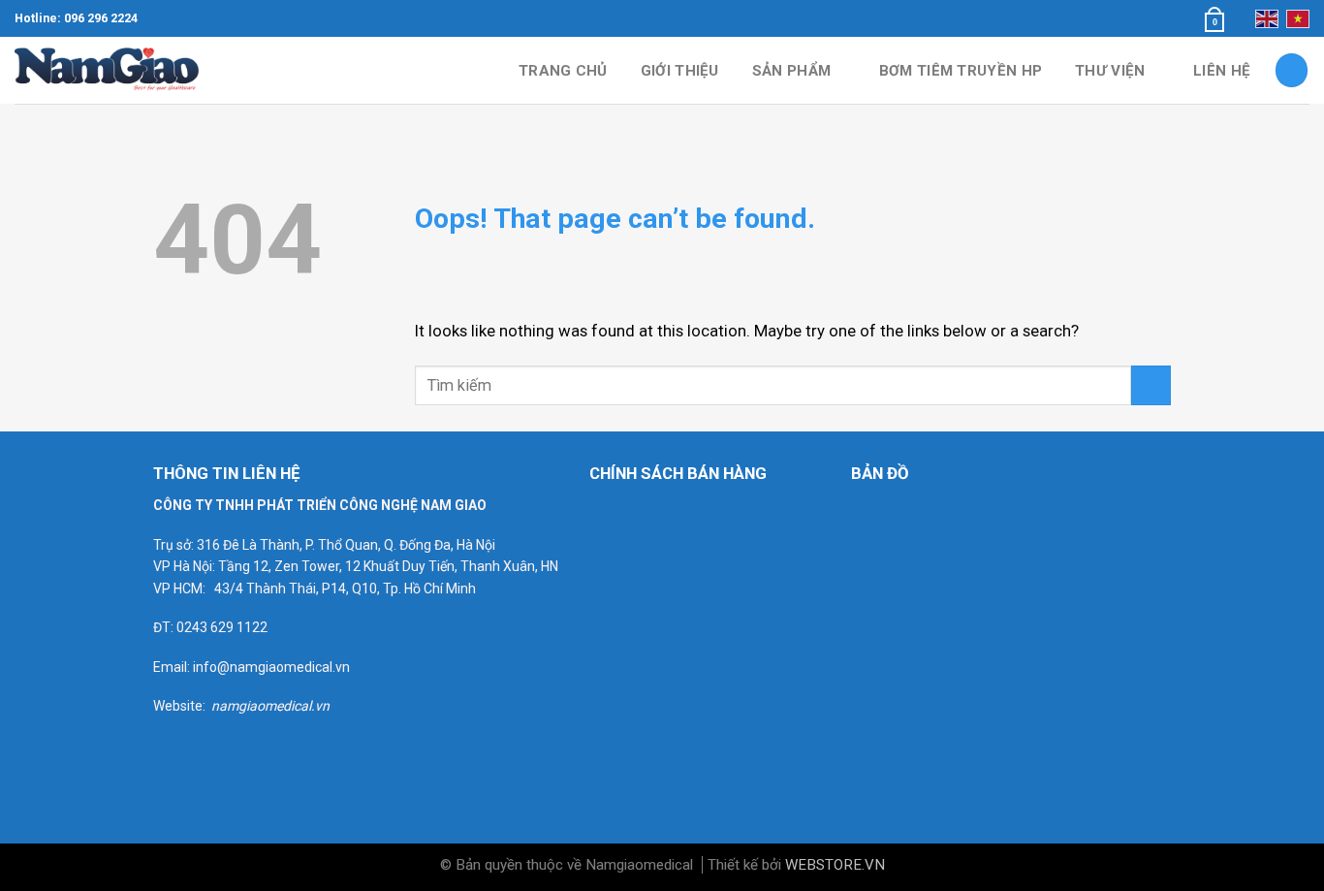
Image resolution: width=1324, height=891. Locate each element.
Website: (182, 706)
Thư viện (1110, 71)
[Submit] (1151, 385)
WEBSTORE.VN (835, 865)
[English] (1266, 18)
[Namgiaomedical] (111, 70)
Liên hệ (1221, 71)
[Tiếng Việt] (1297, 18)
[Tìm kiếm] (1292, 69)
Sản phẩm (791, 71)
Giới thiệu (680, 71)
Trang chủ (563, 71)
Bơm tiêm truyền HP (960, 71)
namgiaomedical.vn (270, 706)
